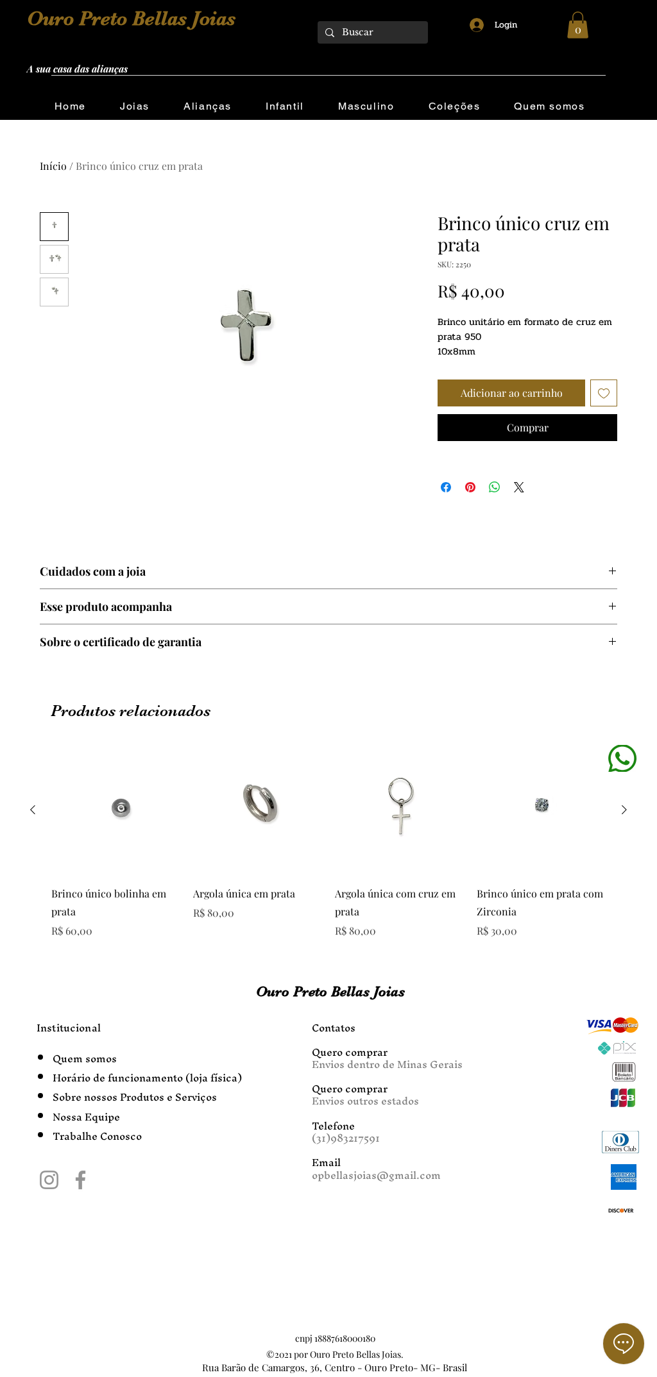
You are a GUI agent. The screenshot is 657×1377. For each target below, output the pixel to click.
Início (53, 165)
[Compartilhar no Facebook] (446, 487)
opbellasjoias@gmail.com (376, 1175)
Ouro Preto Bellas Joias (131, 18)
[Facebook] (80, 1179)
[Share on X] (519, 487)
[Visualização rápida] (115, 810)
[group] (328, 842)
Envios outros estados (365, 1100)
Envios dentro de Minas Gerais (387, 1064)
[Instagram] (49, 1179)
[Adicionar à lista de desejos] (603, 393)
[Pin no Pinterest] (470, 487)
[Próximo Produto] (624, 809)
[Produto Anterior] (32, 809)
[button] (578, 25)
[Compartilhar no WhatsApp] (494, 487)
